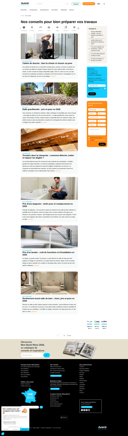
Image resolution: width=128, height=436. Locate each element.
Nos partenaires (24, 370)
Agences (71, 9)
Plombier (81, 374)
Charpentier (82, 384)
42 (64, 335)
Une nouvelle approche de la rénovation (30, 366)
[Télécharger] (46, 355)
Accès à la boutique (55, 388)
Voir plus (52, 76)
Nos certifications (25, 372)
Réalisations (64, 9)
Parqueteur (82, 388)
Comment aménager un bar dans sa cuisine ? (97, 59)
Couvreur (81, 392)
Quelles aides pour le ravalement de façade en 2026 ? (97, 42)
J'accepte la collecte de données (96, 137)
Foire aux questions (25, 374)
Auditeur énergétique (84, 370)
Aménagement (33, 9)
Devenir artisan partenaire (56, 404)
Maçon (81, 390)
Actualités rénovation (55, 372)
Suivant (69, 335)
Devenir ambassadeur (55, 406)
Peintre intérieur (83, 380)
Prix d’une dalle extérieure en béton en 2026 (98, 54)
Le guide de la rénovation (56, 375)
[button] (76, 28)
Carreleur (81, 382)
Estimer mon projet (25, 383)
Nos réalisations (24, 368)
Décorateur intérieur (84, 368)
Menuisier (81, 386)
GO (41, 407)
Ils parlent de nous (54, 398)
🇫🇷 (99, 4)
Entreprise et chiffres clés (56, 396)
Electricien (81, 372)
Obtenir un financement (55, 366)
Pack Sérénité (24, 376)
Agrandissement (44, 9)
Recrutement (53, 400)
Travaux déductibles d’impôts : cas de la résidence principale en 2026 (97, 34)
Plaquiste (81, 378)
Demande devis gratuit (89, 3)
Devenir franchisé (54, 402)
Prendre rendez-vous (26, 385)
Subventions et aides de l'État (57, 368)
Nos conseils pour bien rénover (57, 370)
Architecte (81, 366)
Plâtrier (81, 376)
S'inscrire (92, 93)
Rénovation (24, 9)
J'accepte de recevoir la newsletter (93, 89)
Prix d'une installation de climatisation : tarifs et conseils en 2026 (97, 48)
